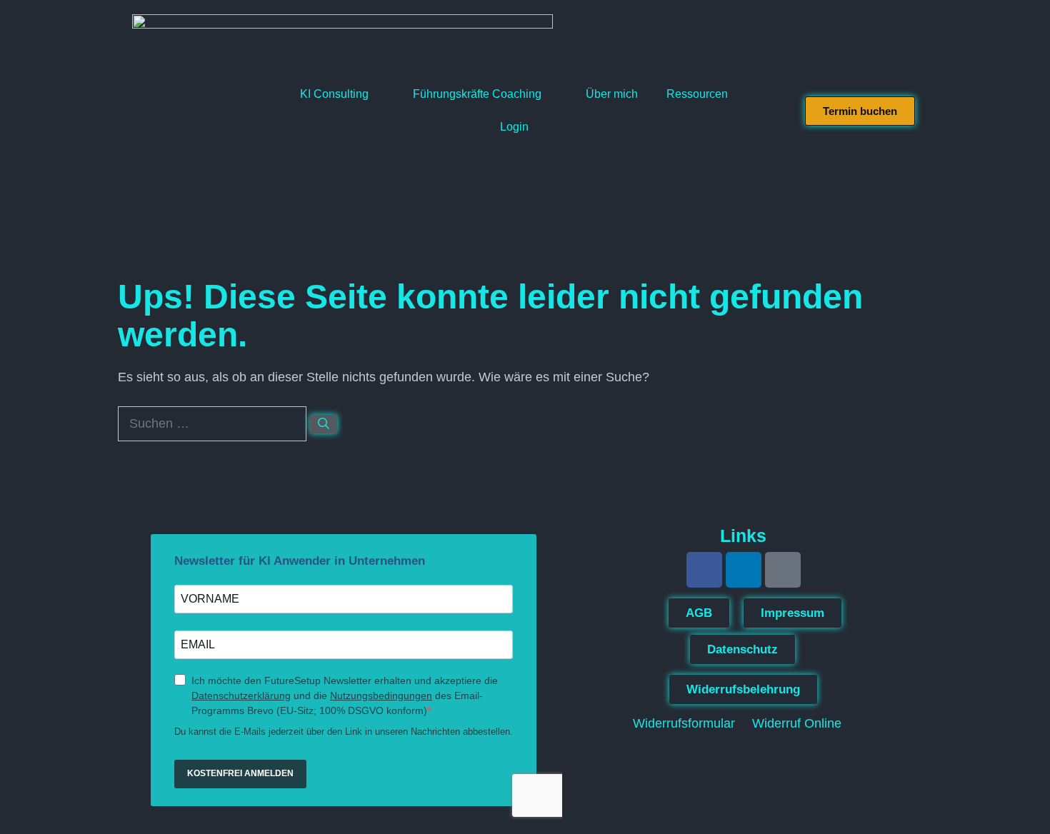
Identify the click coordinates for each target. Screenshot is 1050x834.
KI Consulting (334, 94)
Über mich (612, 94)
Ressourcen (697, 94)
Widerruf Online (796, 723)
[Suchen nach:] (214, 423)
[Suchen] (323, 424)
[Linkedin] (743, 570)
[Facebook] (704, 570)
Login (514, 127)
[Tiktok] (783, 570)
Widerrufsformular (684, 723)
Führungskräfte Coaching (477, 94)
